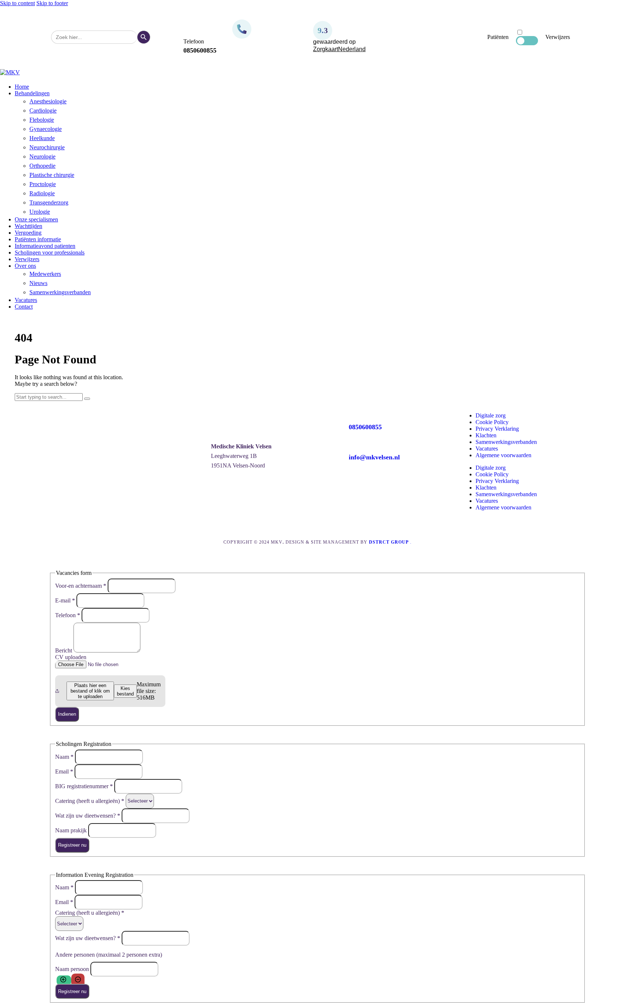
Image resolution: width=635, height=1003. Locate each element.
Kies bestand (125, 691)
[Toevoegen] (64, 980)
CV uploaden (70, 657)
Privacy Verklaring (497, 429)
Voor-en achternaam (80, 585)
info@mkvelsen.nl (374, 457)
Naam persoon (72, 969)
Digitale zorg (491, 415)
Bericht (64, 650)
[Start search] (87, 399)
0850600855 (365, 427)
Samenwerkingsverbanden (506, 442)
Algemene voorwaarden (503, 455)
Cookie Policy (492, 422)
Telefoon (67, 615)
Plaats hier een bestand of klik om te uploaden (90, 691)
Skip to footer (52, 3)
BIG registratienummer (84, 786)
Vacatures (487, 448)
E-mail (65, 600)
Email (64, 771)
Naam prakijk (71, 830)
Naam (64, 756)
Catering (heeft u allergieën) (89, 800)
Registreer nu (72, 845)
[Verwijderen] (78, 980)
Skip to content (17, 3)
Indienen (67, 714)
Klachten (486, 435)
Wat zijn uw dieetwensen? (87, 815)
